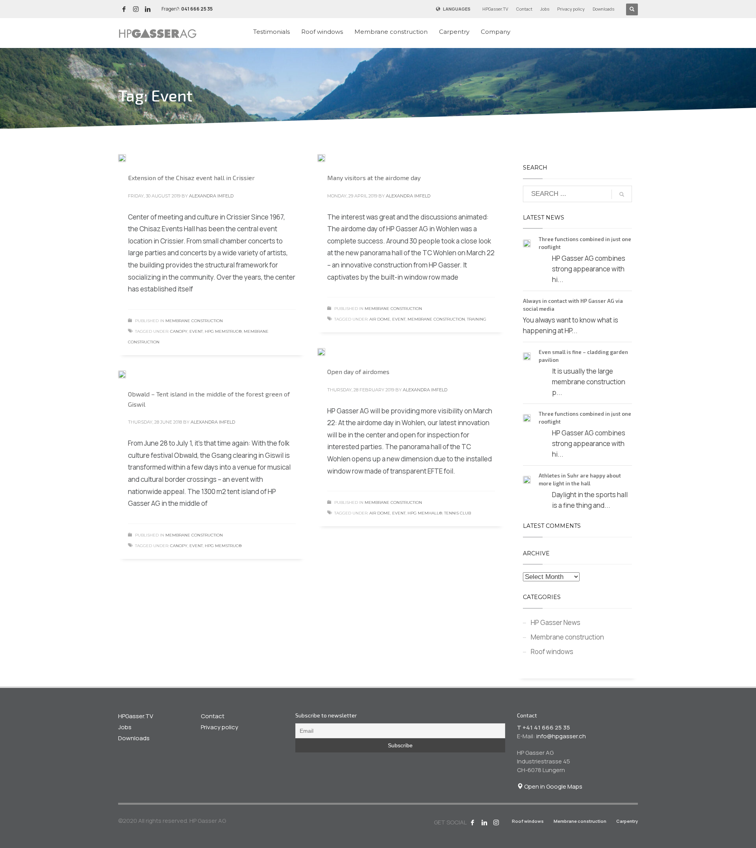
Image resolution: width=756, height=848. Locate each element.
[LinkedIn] (148, 9)
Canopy (178, 331)
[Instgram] (136, 9)
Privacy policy (571, 9)
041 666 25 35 (197, 9)
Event (196, 331)
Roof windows (552, 651)
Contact (524, 9)
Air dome (379, 319)
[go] (621, 194)
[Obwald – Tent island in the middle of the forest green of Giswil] (127, 374)
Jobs (544, 9)
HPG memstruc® (223, 331)
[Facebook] (124, 9)
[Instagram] (496, 822)
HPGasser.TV (495, 9)
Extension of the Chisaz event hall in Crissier (191, 177)
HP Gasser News (555, 622)
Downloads (603, 9)
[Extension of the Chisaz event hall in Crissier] (127, 157)
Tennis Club (457, 513)
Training (476, 319)
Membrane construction (194, 320)
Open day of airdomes (358, 371)
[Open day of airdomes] (326, 351)
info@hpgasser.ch (561, 736)
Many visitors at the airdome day (374, 177)
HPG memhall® (425, 513)
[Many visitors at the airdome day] (326, 157)
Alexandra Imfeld (211, 196)
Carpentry (627, 821)
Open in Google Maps (552, 786)
